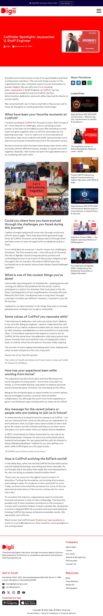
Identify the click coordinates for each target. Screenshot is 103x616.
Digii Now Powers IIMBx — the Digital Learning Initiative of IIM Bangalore (84, 239)
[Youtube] (23, 592)
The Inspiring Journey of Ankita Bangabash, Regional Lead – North (83, 149)
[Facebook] (3, 592)
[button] (73, 83)
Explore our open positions (49, 520)
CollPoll (46, 90)
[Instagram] (13, 592)
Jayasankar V (17, 90)
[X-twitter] (8, 592)
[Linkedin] (18, 592)
